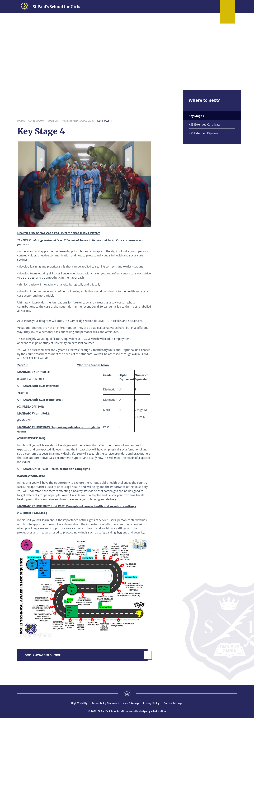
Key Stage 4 (104, 120)
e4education (158, 711)
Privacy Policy (151, 703)
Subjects (53, 120)
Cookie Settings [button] (173, 703)
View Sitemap (131, 703)
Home (21, 120)
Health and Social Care (78, 120)
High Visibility (79, 703)
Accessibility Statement (105, 703)
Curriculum (36, 120)
